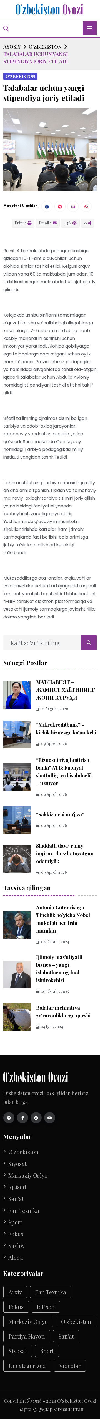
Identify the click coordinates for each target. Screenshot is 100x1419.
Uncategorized (27, 1365)
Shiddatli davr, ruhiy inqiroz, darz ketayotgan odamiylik (65, 853)
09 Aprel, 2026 (54, 743)
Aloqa (15, 1257)
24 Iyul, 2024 (52, 1026)
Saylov (16, 1245)
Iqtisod (17, 1187)
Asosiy (12, 46)
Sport (15, 1222)
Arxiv (15, 1292)
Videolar (70, 1365)
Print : (21, 223)
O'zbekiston (45, 46)
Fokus (15, 1234)
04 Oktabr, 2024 (55, 941)
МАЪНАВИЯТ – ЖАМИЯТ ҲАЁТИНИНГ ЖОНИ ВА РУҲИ (65, 690)
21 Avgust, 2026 (54, 708)
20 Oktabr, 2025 (55, 991)
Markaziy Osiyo (28, 1175)
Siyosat (17, 1163)
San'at (16, 1198)
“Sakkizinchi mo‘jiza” (60, 814)
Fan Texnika (23, 1210)
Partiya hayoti (27, 1336)
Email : (45, 223)
